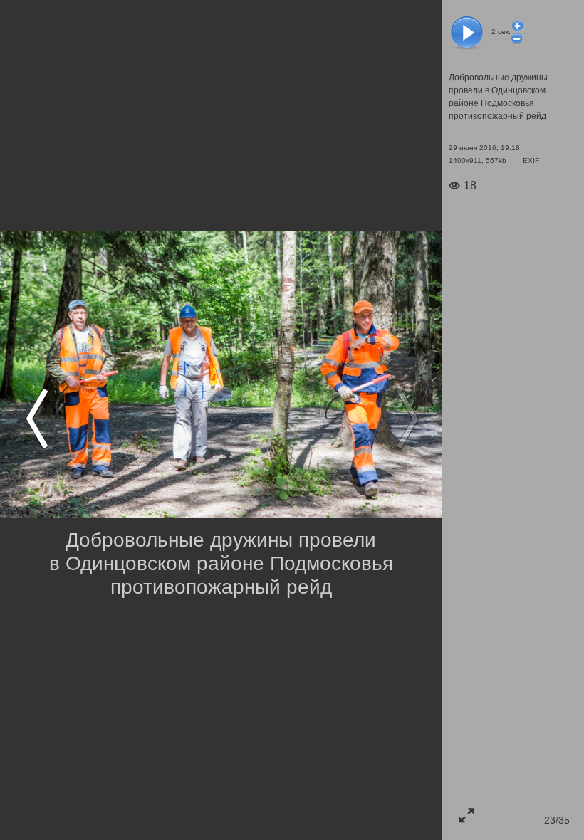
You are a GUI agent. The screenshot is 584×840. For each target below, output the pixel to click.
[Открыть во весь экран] (466, 815)
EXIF (531, 160)
